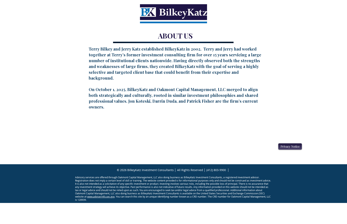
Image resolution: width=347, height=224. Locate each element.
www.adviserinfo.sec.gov (101, 196)
